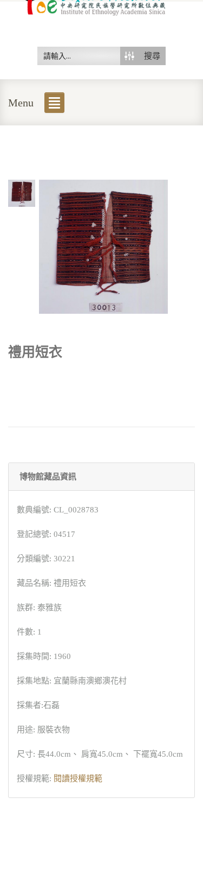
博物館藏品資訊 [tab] (47, 476)
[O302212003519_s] (21, 192)
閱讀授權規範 (78, 778)
